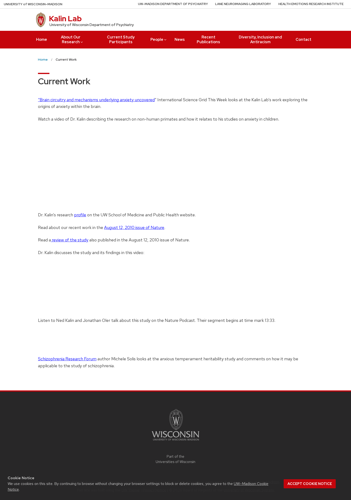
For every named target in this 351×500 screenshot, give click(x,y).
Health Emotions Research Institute (311, 4)
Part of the (175, 459)
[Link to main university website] (175, 441)
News (180, 39)
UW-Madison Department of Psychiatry (173, 4)
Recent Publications (208, 39)
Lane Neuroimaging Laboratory (243, 4)
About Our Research (70, 39)
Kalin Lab (65, 18)
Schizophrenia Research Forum (67, 359)
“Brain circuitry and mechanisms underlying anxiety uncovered (96, 99)
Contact (303, 39)
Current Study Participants (121, 39)
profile (80, 215)
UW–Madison (33, 4)
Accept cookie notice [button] (309, 483)
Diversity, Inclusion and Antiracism (260, 39)
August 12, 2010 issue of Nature (134, 227)
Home (41, 39)
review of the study (69, 240)
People (156, 39)
